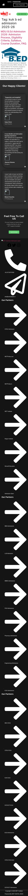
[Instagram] (19, 245)
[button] (9, 14)
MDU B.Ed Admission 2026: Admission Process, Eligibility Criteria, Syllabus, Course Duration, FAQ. (14, 37)
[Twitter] (14, 245)
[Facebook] (9, 245)
